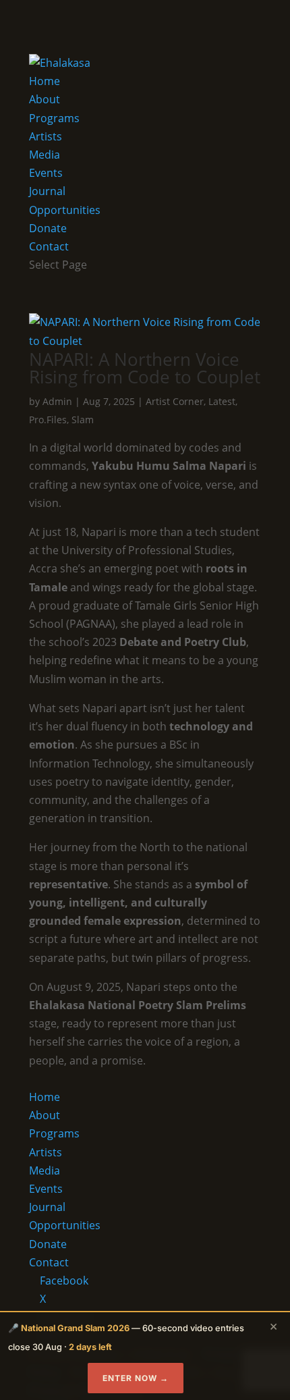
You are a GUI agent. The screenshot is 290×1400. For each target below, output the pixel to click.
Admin (57, 401)
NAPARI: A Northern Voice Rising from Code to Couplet (144, 368)
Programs (54, 118)
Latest (221, 401)
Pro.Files (48, 419)
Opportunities (64, 210)
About (44, 99)
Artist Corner (175, 401)
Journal (47, 191)
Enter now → (136, 1378)
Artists (45, 136)
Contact (49, 246)
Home (44, 81)
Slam (82, 419)
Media (44, 154)
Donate (48, 228)
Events (46, 172)
